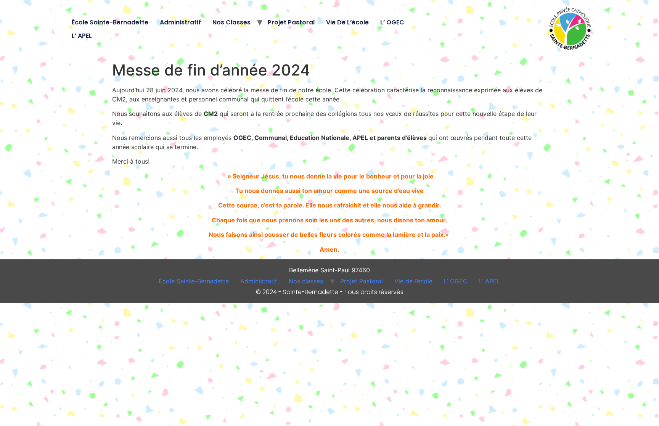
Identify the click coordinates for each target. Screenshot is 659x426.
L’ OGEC (392, 22)
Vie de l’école (347, 22)
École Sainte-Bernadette (110, 22)
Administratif (180, 22)
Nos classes (231, 22)
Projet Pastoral (291, 22)
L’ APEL (82, 35)
